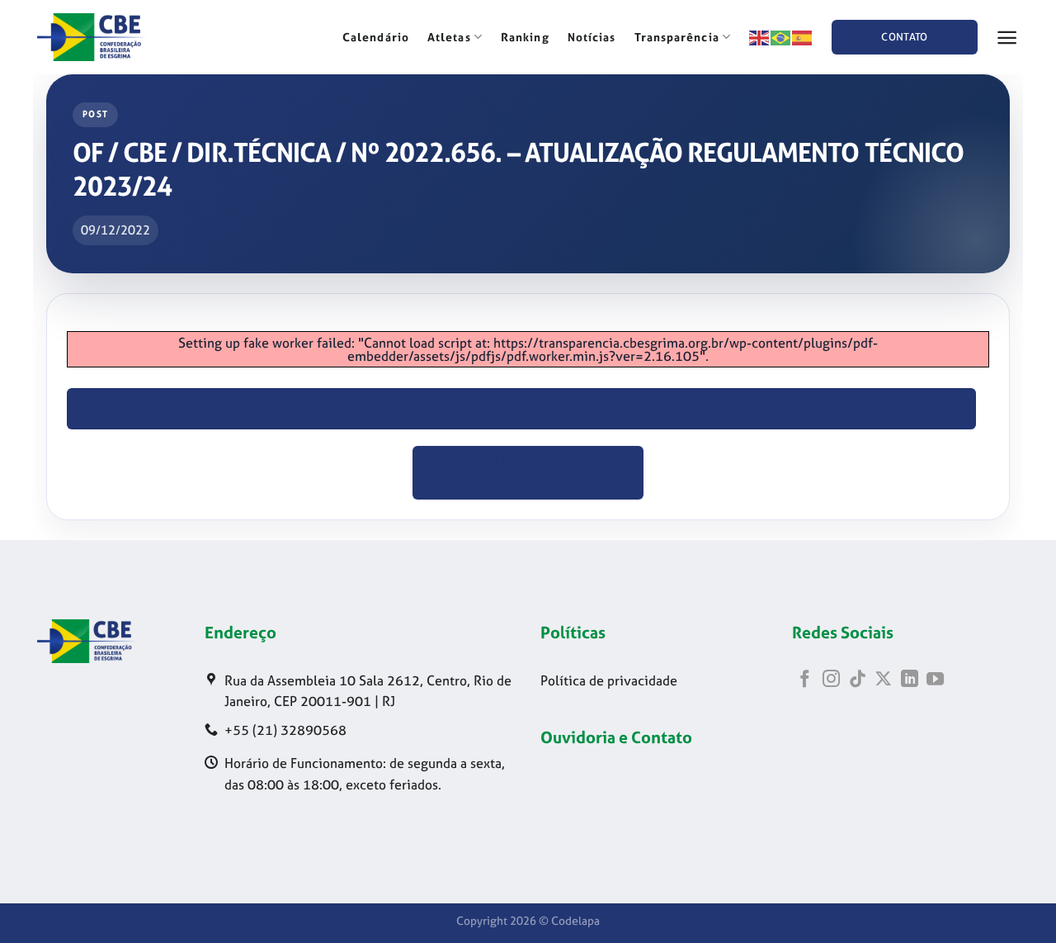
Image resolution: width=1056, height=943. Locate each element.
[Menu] (1007, 37)
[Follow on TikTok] (857, 680)
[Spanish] (802, 36)
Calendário (375, 37)
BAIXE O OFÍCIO (522, 408)
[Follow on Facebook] (804, 680)
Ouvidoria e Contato (616, 737)
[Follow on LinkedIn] (909, 680)
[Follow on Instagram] (831, 680)
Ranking (525, 37)
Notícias (592, 37)
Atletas (449, 37)
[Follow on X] (883, 680)
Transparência (676, 37)
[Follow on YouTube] (935, 680)
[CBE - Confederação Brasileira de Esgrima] (119, 37)
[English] (760, 36)
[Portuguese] (781, 36)
